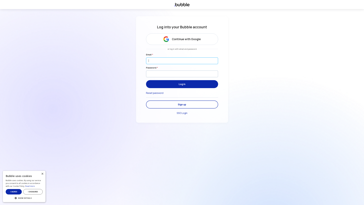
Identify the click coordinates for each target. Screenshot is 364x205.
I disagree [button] (33, 191)
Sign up (182, 104)
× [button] (42, 174)
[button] (24, 197)
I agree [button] (13, 191)
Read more (30, 186)
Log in (182, 84)
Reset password (154, 93)
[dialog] (24, 186)
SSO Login (182, 113)
